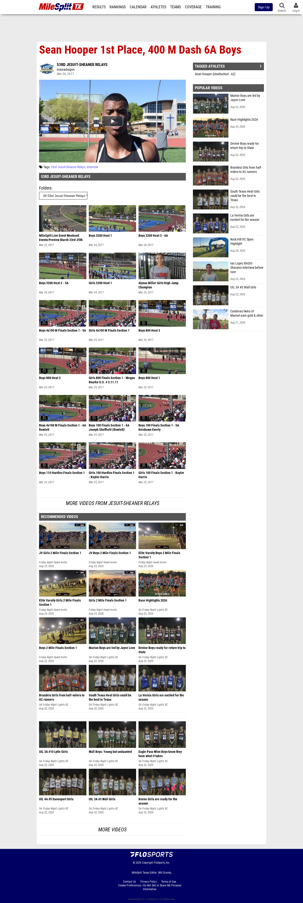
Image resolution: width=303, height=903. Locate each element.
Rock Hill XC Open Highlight (242, 241)
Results (99, 7)
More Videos (112, 830)
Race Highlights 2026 (244, 120)
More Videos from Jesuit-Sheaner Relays (112, 503)
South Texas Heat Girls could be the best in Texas (245, 196)
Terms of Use (168, 881)
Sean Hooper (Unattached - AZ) (215, 74)
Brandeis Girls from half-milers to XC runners (246, 170)
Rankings (118, 7)
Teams (175, 7)
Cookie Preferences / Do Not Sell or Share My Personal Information (149, 887)
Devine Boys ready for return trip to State (244, 146)
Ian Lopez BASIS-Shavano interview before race (246, 267)
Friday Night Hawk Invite (53, 562)
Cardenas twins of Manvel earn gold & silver (246, 313)
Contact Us (129, 881)
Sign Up (264, 7)
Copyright (147, 862)
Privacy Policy (148, 881)
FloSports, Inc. (162, 862)
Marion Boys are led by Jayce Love (245, 98)
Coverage (193, 7)
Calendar (138, 7)
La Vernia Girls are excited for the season (244, 217)
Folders (45, 187)
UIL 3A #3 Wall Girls (243, 287)
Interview (92, 167)
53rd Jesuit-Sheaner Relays (82, 64)
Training (213, 7)
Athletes (158, 7)
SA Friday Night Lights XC (153, 609)
